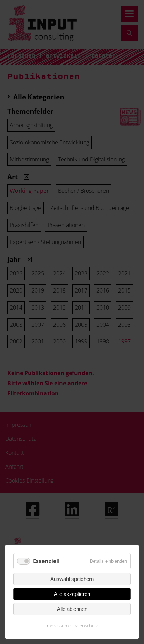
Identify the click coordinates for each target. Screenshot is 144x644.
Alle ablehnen (72, 609)
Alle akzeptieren (72, 594)
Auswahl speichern (72, 579)
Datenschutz (85, 625)
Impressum (57, 625)
